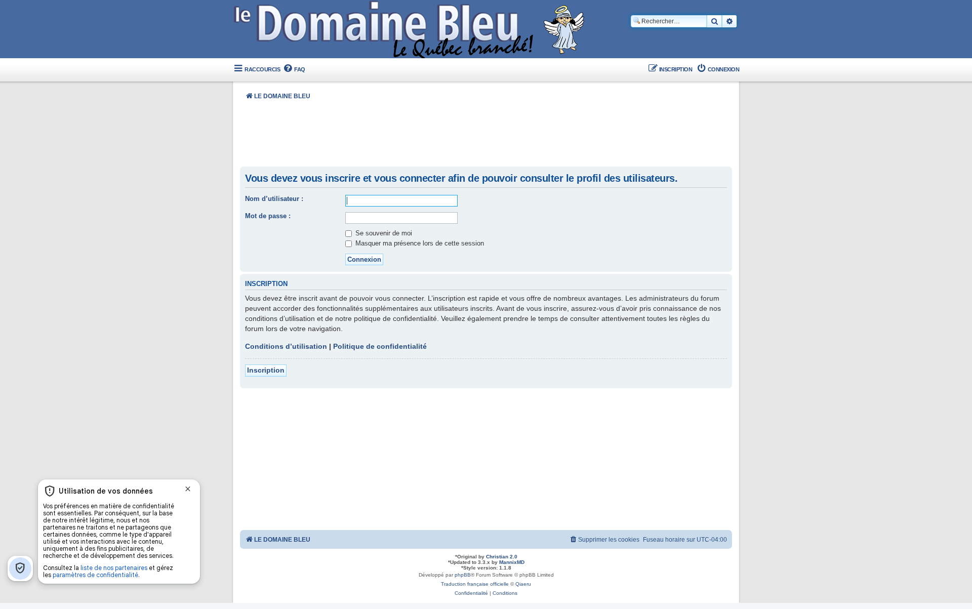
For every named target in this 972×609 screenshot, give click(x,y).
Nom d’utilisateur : (274, 198)
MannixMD (511, 562)
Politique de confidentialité (380, 346)
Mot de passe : (268, 216)
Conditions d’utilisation (286, 346)
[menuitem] (293, 69)
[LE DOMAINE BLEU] (411, 30)
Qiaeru (523, 584)
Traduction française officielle (475, 584)
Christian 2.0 (501, 556)
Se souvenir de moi (382, 233)
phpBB (463, 575)
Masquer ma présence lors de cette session (418, 243)
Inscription (266, 370)
